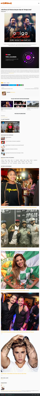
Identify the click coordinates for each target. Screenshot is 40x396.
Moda (26, 161)
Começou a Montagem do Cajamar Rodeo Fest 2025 (32, 108)
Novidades (15, 161)
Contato (38, 394)
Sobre (35, 394)
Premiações (2, 161)
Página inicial (2, 7)
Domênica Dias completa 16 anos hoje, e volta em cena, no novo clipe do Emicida (19, 207)
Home (32, 394)
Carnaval (19, 161)
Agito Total (2, 386)
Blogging (7, 394)
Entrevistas (22, 161)
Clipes (6, 161)
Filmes (12, 161)
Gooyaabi (13, 394)
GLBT (29, 161)
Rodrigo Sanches (3, 11)
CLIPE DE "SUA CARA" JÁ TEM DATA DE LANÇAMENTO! (12, 141)
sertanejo (6, 7)
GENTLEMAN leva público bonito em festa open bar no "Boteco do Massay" (17, 332)
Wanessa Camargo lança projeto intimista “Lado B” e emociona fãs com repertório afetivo (6, 109)
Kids (31, 161)
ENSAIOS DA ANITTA (8, 137)
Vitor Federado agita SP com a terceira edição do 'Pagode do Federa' (11, 390)
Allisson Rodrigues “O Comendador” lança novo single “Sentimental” (14, 145)
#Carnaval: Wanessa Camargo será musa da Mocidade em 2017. (15, 290)
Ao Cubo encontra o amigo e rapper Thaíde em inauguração (14, 249)
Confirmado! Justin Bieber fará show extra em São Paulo (13, 373)
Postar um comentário (4, 117)
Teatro (9, 161)
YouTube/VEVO (11, 73)
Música (5, 82)
